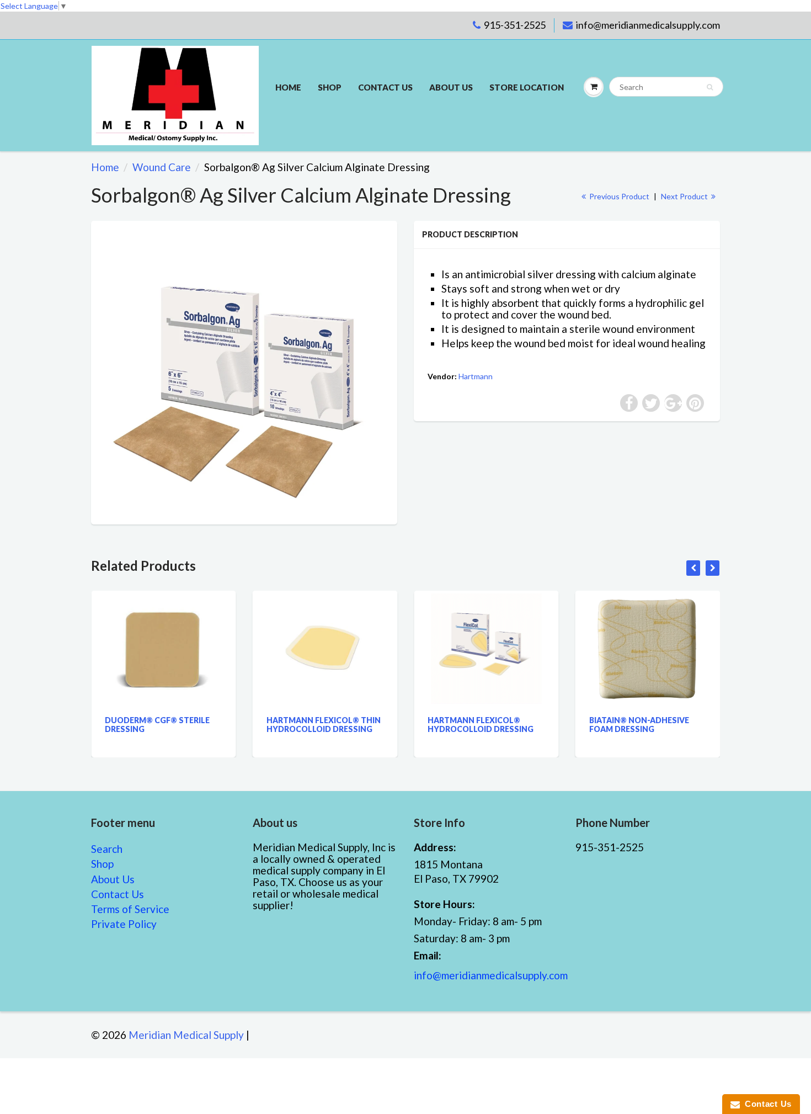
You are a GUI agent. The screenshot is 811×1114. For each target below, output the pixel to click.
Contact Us (117, 894)
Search (106, 848)
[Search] (709, 87)
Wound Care (161, 167)
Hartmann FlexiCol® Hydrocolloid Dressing (415, 724)
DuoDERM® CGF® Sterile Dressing (91, 724)
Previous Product (618, 196)
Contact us (385, 87)
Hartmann (475, 376)
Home (288, 87)
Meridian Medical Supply (186, 1034)
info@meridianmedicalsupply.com (648, 25)
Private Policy (124, 923)
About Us (451, 87)
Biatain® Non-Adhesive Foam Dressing (573, 724)
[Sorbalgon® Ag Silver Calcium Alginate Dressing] (244, 371)
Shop (330, 87)
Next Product (685, 196)
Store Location (526, 87)
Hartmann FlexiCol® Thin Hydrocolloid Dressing (257, 724)
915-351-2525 (515, 25)
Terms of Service (130, 909)
